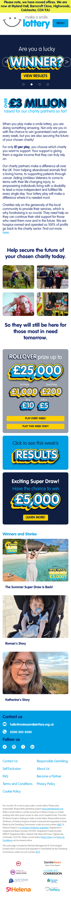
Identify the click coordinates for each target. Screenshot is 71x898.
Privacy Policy (46, 784)
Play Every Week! (35, 418)
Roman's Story (15, 643)
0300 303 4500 (21, 732)
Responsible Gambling (52, 761)
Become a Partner (49, 776)
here (6, 232)
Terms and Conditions (18, 784)
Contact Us (10, 761)
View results (35, 76)
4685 (59, 825)
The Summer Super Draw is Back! (29, 587)
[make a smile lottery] (26, 23)
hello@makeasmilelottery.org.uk (32, 724)
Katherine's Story (17, 700)
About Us (43, 769)
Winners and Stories (20, 534)
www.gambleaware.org (52, 809)
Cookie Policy (12, 791)
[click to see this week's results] (35, 453)
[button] (5, 62)
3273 (38, 852)
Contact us (12, 717)
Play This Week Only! (35, 426)
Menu (60, 23)
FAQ (5, 776)
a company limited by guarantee (34, 828)
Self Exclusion (12, 769)
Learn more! (35, 517)
